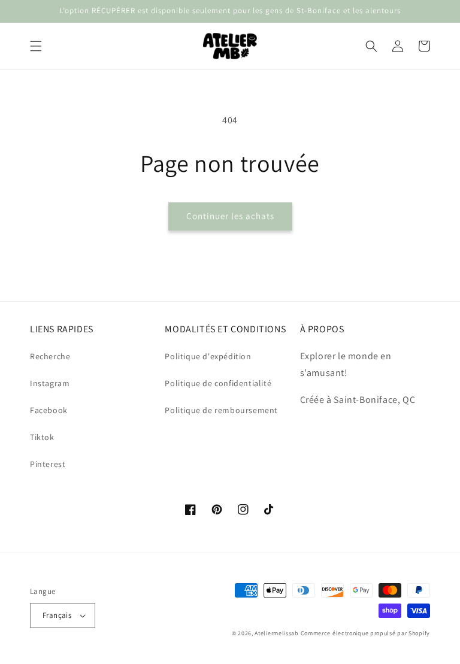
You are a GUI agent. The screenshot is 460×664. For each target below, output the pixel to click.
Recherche (50, 356)
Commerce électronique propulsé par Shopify (365, 633)
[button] (36, 46)
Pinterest (47, 464)
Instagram (49, 383)
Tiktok (42, 437)
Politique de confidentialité (218, 383)
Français (57, 615)
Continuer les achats (230, 216)
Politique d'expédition (208, 356)
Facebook (49, 410)
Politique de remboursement (221, 410)
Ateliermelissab (277, 633)
